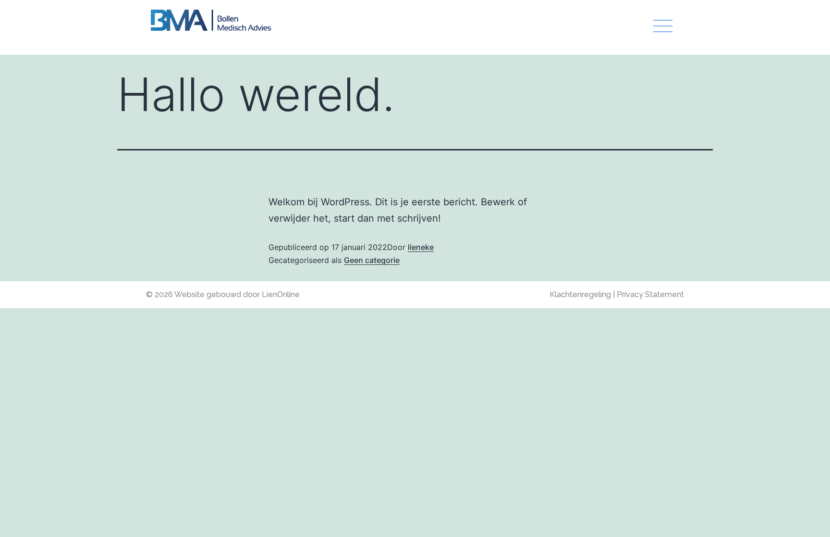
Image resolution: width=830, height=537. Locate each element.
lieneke (421, 247)
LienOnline (281, 294)
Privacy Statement (650, 294)
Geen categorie (372, 260)
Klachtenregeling (581, 294)
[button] (480, 27)
